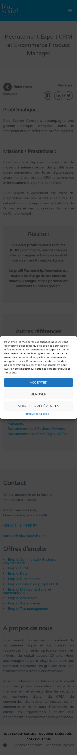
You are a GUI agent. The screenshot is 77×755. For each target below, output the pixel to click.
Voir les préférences (38, 406)
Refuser (38, 394)
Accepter (38, 382)
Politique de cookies (36, 413)
